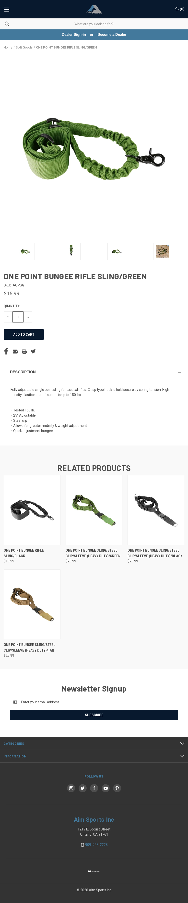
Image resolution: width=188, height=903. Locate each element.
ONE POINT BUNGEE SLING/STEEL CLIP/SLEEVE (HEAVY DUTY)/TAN (30, 648)
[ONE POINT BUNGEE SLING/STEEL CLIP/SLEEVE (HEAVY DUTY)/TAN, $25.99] (32, 604)
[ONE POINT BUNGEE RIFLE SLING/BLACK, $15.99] (32, 510)
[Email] (15, 351)
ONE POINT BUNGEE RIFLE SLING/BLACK (24, 553)
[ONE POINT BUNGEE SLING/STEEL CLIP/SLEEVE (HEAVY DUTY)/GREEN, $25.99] (94, 510)
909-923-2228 (96, 844)
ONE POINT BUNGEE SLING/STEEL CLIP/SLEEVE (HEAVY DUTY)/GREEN (93, 553)
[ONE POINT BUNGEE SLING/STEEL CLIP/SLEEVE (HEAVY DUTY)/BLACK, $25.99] (156, 510)
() (181, 9)
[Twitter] (33, 351)
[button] (94, 372)
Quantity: (12, 306)
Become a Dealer (111, 34)
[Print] (24, 351)
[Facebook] (6, 351)
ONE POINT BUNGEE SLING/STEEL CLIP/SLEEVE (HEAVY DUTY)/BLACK (155, 553)
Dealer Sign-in (74, 34)
